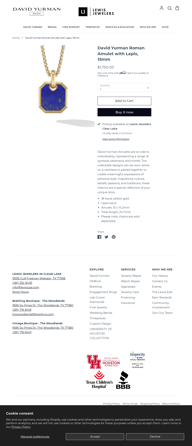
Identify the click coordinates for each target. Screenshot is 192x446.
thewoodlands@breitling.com (33, 314)
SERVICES (128, 269)
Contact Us (159, 281)
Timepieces (98, 318)
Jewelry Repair (131, 276)
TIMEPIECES (93, 27)
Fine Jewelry (98, 307)
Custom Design (100, 323)
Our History (160, 276)
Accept (95, 436)
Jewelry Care (130, 292)
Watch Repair (130, 281)
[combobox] (124, 87)
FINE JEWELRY (71, 27)
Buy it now (124, 112)
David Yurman (100, 276)
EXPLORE (97, 269)
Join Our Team (162, 313)
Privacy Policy (21, 427)
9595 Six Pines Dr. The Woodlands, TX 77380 (42, 305)
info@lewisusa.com (25, 287)
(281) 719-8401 (22, 332)
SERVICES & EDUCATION (119, 27)
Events (156, 286)
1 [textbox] (100, 89)
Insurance (128, 303)
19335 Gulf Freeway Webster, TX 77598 (38, 278)
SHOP (165, 27)
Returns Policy (171, 403)
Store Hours (20, 292)
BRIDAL (52, 27)
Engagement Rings (103, 292)
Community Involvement (161, 305)
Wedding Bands (101, 313)
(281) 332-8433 (22, 283)
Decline (155, 436)
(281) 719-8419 (21, 310)
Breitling (96, 286)
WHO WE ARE (148, 27)
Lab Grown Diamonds (97, 300)
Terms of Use (130, 403)
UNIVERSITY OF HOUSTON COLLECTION (101, 333)
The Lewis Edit (162, 292)
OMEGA (95, 281)
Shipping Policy (150, 403)
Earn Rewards (162, 297)
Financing (128, 297)
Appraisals (128, 286)
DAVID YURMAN (32, 27)
